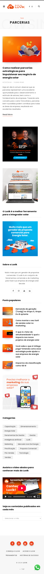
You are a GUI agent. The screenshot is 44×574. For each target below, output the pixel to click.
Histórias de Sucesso (29, 555)
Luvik (28, 440)
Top (23, 569)
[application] (22, 488)
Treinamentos (11, 555)
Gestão (33, 435)
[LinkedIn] (31, 543)
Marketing (9, 444)
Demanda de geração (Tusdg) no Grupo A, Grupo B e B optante (28, 312)
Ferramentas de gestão (14, 435)
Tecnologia (23, 453)
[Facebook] (12, 543)
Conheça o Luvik (13, 551)
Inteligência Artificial (13, 440)
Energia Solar (10, 431)
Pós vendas (9, 453)
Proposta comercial (28, 448)
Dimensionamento (28, 426)
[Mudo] (34, 496)
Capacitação (10, 426)
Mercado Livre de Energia (28, 444)
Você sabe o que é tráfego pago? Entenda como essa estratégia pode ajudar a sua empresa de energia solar (28, 351)
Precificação (10, 448)
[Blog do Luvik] (16, 6)
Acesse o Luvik (29, 551)
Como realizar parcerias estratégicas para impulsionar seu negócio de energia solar (19, 72)
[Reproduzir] (5, 496)
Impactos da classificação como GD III (28, 364)
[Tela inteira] (38, 496)
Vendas (8, 457)
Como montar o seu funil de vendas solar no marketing (27, 323)
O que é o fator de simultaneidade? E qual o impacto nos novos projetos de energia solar (27, 336)
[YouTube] (25, 543)
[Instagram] (19, 543)
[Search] (37, 6)
